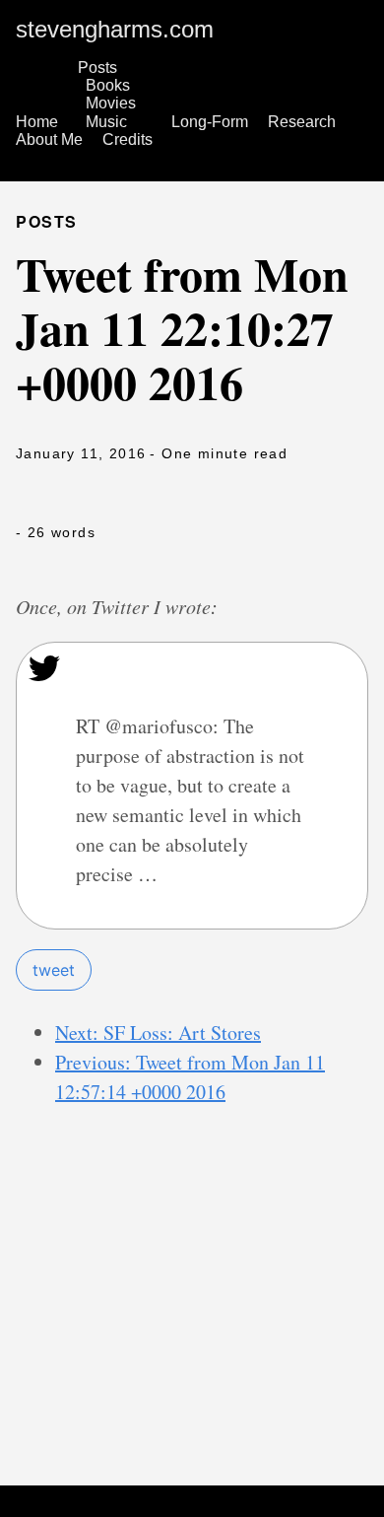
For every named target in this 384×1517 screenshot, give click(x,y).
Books (108, 85)
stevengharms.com (115, 29)
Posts (97, 67)
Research (302, 121)
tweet (53, 970)
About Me (49, 139)
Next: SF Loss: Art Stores (158, 1032)
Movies (111, 103)
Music (106, 121)
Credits (127, 139)
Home (37, 121)
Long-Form (209, 121)
